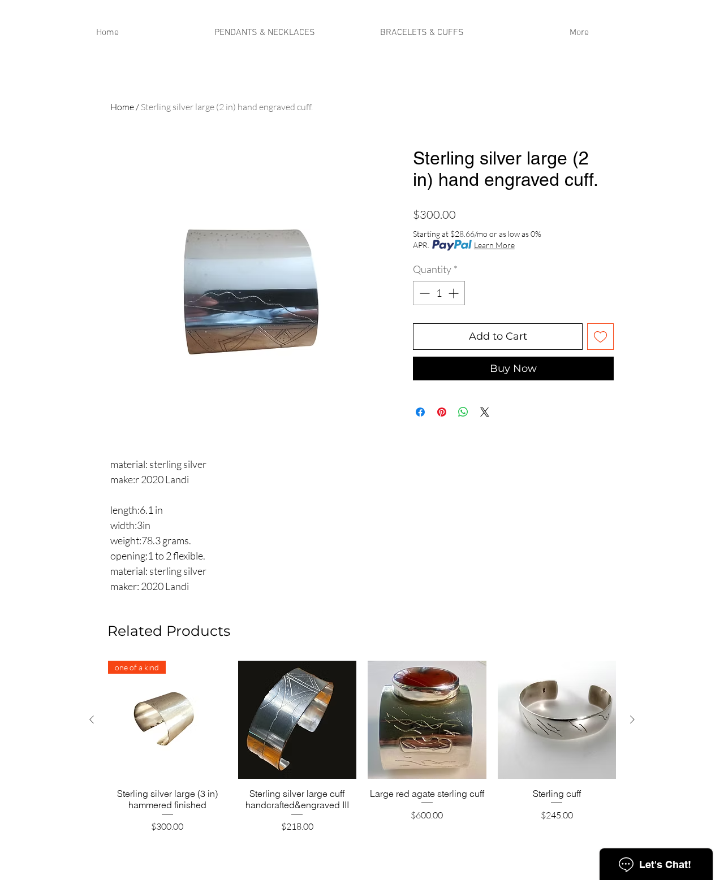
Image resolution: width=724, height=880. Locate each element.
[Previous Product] (91, 719)
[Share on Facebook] (420, 412)
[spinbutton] (439, 293)
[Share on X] (485, 412)
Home (122, 106)
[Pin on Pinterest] (442, 412)
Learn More (494, 245)
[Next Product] (632, 719)
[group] (362, 752)
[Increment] (454, 293)
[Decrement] (423, 293)
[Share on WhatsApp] (463, 412)
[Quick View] (297, 720)
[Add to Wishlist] (600, 336)
